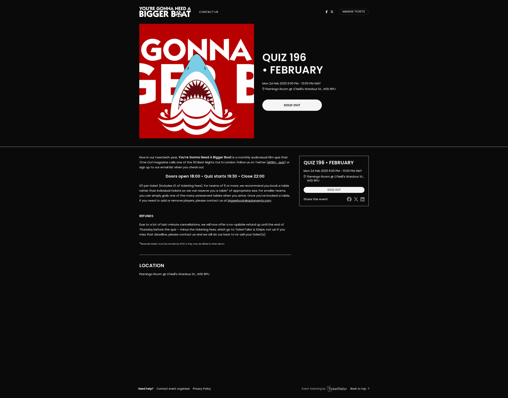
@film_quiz (276, 162)
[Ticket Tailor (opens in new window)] (337, 388)
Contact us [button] (208, 12)
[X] (331, 12)
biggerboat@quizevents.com (249, 200)
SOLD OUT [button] (292, 105)
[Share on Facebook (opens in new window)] (349, 199)
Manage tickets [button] (354, 11)
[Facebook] (326, 12)
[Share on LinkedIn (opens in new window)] (362, 199)
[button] (173, 389)
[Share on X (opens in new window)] (356, 199)
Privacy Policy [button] (202, 389)
